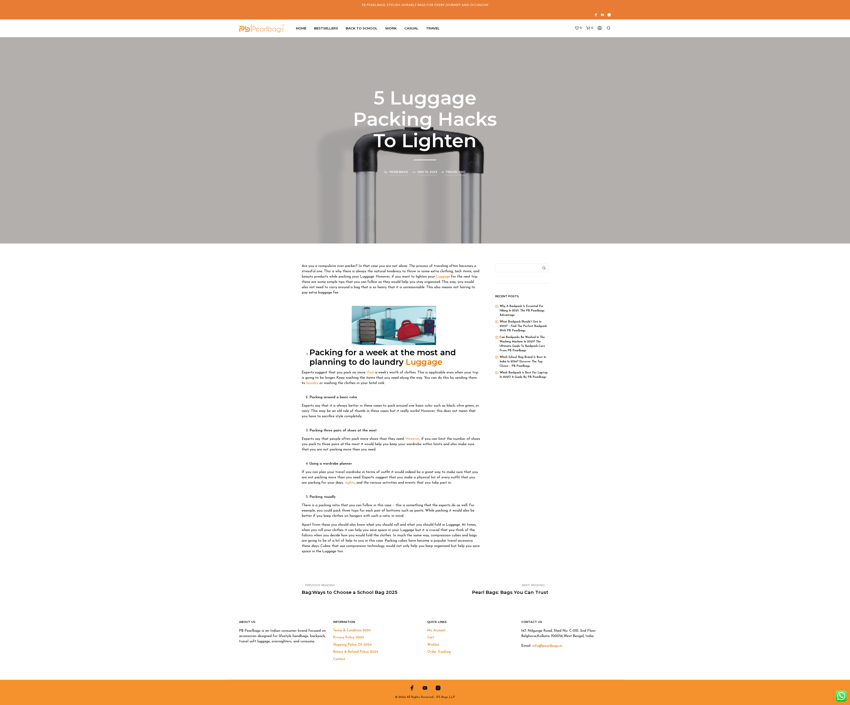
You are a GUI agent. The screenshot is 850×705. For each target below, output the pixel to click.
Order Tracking (439, 652)
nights (350, 483)
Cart (430, 637)
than (370, 372)
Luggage (443, 276)
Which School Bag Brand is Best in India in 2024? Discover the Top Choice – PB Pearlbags (523, 361)
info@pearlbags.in (547, 646)
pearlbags (398, 172)
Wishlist (433, 645)
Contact (339, 659)
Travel (433, 28)
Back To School (361, 28)
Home (301, 28)
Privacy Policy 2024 (348, 637)
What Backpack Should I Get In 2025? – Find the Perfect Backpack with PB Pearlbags (523, 326)
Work (391, 28)
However (412, 439)
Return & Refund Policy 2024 (355, 652)
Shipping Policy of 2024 (352, 645)
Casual (411, 28)
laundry (312, 383)
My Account (436, 630)
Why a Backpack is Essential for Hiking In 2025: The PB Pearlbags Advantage (522, 311)
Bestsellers (326, 28)
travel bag (456, 172)
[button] (578, 28)
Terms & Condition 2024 (352, 630)
